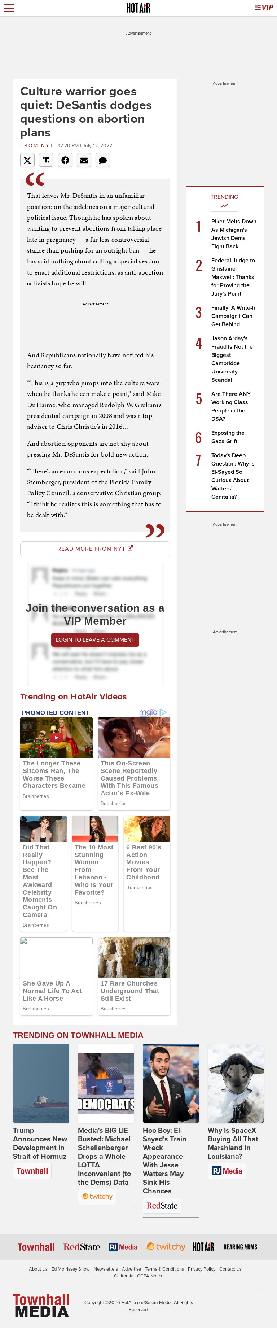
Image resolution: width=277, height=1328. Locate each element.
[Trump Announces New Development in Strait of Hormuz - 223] (41, 1083)
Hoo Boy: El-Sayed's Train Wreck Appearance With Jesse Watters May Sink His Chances (164, 1161)
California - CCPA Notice (138, 1276)
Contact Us (230, 1269)
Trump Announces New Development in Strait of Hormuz (40, 1143)
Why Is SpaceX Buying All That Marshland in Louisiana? (233, 1143)
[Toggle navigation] (9, 8)
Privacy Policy (201, 1269)
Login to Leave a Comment (95, 639)
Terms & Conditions (164, 1269)
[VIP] (264, 8)
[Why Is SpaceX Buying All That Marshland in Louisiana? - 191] (236, 1083)
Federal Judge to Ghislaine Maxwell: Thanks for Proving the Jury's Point (233, 277)
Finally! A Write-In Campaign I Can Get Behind (234, 316)
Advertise (131, 1269)
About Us (38, 1269)
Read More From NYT (92, 548)
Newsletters (106, 1269)
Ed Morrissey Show (71, 1269)
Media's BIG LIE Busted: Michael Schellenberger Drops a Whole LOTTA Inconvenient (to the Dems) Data (104, 1156)
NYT (38, 146)
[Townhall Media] (41, 1305)
